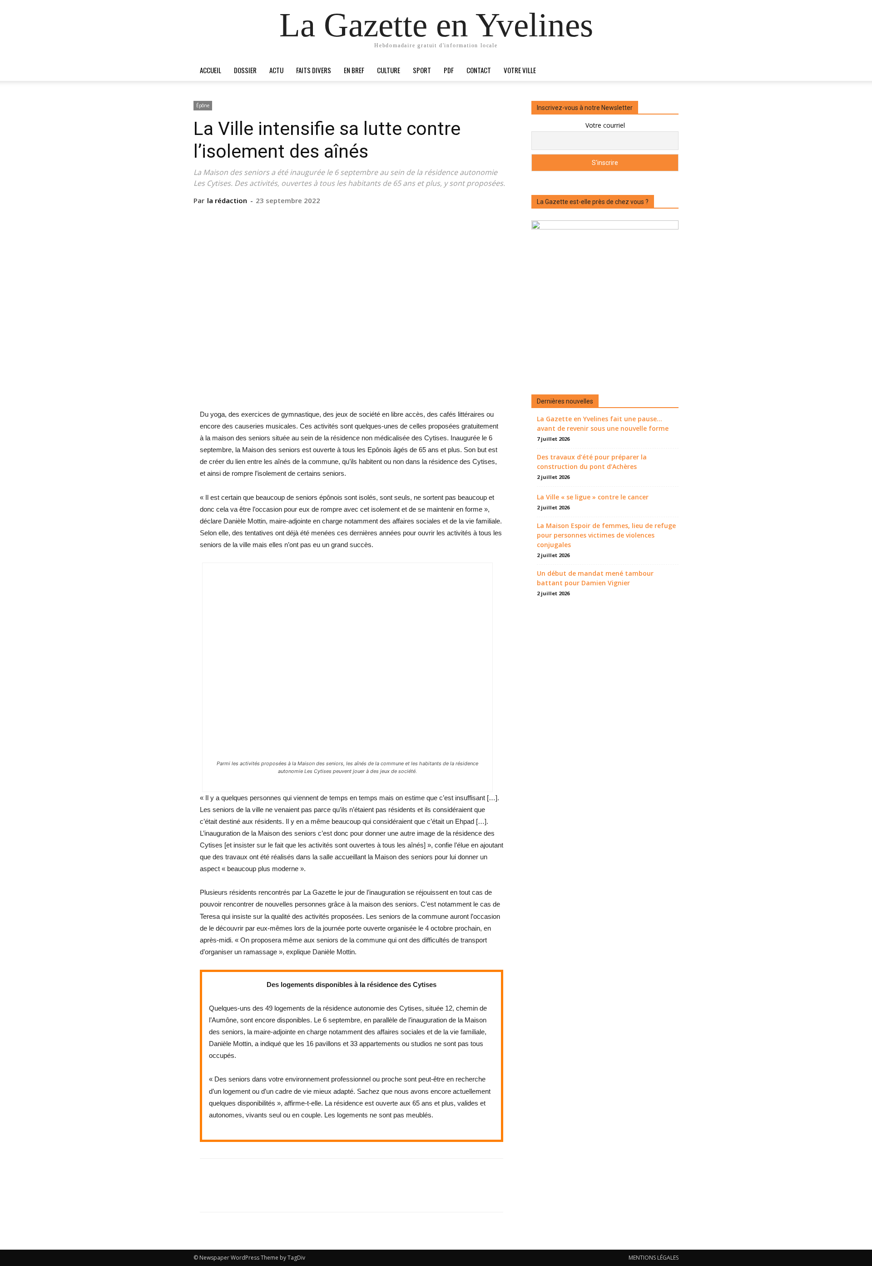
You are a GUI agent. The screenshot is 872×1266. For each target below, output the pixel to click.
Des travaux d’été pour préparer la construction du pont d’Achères (592, 462)
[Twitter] (330, 219)
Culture (388, 70)
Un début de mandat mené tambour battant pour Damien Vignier (595, 578)
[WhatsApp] (372, 219)
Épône (202, 105)
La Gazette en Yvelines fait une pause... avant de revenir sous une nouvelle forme (603, 423)
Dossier (245, 70)
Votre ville (520, 70)
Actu (276, 70)
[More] (393, 219)
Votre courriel (605, 125)
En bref (354, 70)
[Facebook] (309, 219)
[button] (668, 70)
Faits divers (313, 70)
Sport (422, 70)
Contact (478, 70)
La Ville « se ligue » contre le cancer (593, 497)
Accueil (210, 70)
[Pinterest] (351, 219)
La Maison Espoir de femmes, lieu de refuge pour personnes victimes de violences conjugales (606, 535)
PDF (449, 70)
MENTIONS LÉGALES (654, 1257)
